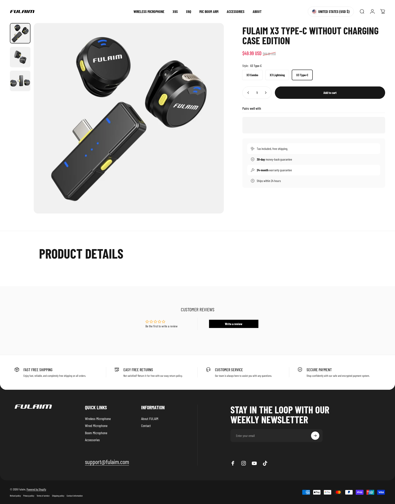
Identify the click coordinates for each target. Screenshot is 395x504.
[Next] (213, 128)
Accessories (92, 440)
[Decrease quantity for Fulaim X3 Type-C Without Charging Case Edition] (247, 93)
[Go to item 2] (20, 57)
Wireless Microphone (98, 418)
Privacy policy (28, 495)
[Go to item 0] (20, 33)
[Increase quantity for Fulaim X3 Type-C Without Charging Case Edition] (266, 93)
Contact (146, 426)
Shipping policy (58, 495)
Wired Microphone (96, 426)
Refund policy (15, 495)
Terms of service (43, 495)
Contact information (75, 495)
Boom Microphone (96, 432)
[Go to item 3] (20, 81)
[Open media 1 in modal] (129, 118)
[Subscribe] (315, 436)
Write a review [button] (233, 324)
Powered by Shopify (36, 489)
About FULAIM (149, 418)
